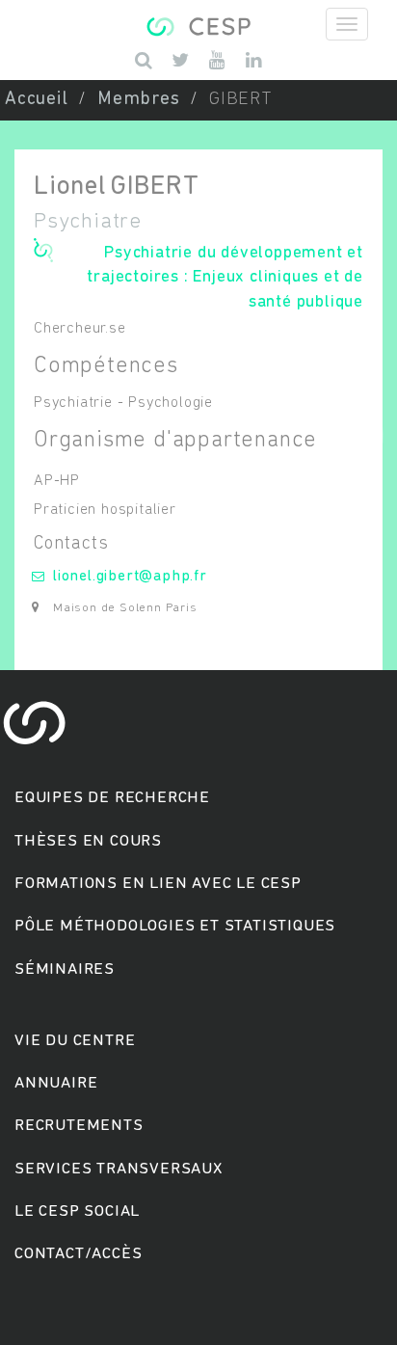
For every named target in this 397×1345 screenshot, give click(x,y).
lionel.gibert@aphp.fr (130, 576)
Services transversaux (118, 1169)
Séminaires (64, 969)
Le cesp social (77, 1211)
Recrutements (79, 1125)
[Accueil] (198, 24)
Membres (138, 100)
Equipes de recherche (112, 798)
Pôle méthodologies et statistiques (174, 926)
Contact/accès (78, 1254)
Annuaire (55, 1083)
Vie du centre (74, 1041)
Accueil (36, 100)
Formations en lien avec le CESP (158, 883)
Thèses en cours (88, 841)
